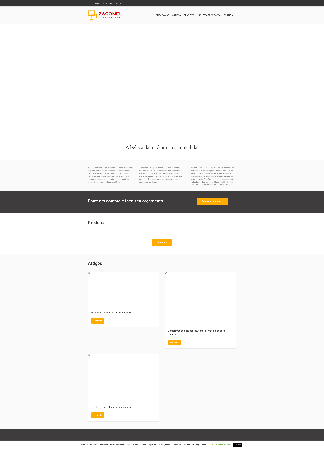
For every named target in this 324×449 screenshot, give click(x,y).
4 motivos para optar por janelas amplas (111, 407)
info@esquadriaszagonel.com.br (112, 3)
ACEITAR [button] (238, 445)
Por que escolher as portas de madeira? (111, 312)
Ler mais (98, 321)
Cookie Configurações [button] (220, 445)
